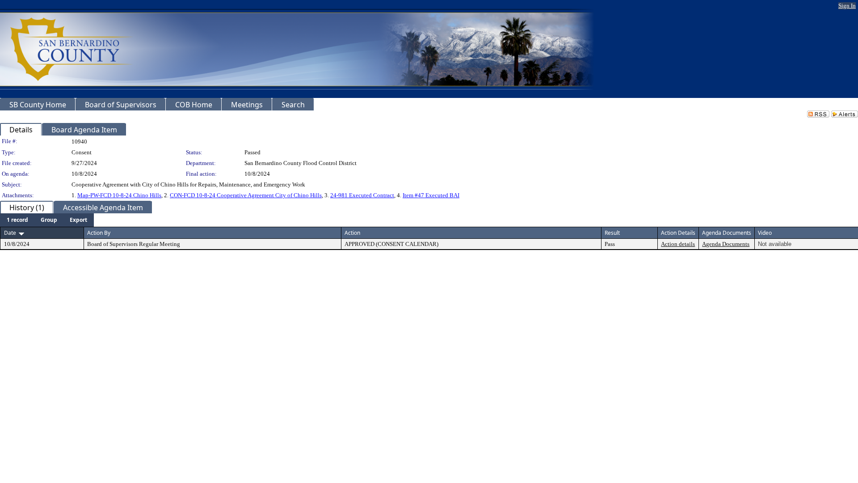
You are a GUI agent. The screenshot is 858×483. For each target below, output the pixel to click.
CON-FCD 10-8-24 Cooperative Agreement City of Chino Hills (246, 195)
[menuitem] (17, 220)
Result (612, 233)
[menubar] (47, 220)
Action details (678, 244)
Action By (98, 233)
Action (352, 233)
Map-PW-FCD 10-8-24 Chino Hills (119, 195)
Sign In (847, 5)
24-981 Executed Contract (362, 195)
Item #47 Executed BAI (431, 195)
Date (10, 233)
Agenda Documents (725, 244)
